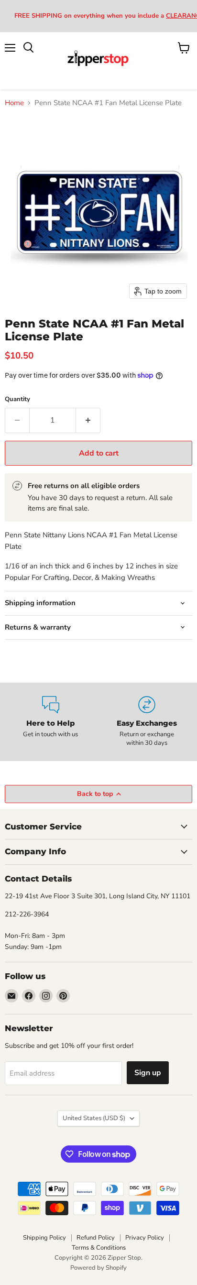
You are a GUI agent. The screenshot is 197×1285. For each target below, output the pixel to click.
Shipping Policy (44, 1237)
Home (14, 103)
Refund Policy (96, 1237)
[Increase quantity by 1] (88, 420)
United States (94, 1118)
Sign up (147, 1072)
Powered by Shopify (98, 1267)
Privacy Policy (144, 1237)
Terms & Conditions (99, 1247)
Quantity (17, 399)
